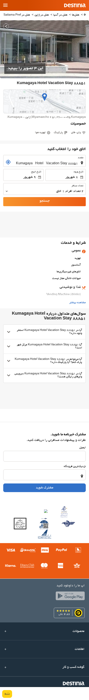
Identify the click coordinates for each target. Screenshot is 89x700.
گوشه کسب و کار (73, 667)
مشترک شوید (44, 488)
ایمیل (82, 447)
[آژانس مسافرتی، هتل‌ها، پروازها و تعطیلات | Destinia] (75, 5)
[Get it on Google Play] (69, 597)
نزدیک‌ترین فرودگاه (75, 466)
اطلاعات (79, 649)
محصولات (78, 631)
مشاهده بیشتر (77, 302)
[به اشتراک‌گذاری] (6, 26)
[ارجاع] (8, 162)
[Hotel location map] (44, 101)
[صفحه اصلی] (85, 15)
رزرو (7, 693)
